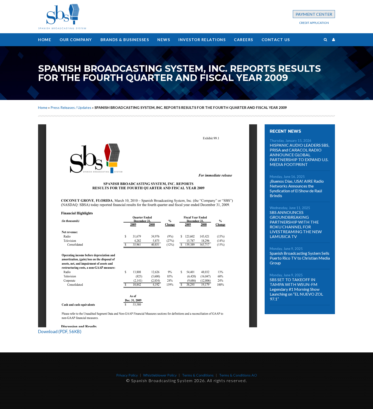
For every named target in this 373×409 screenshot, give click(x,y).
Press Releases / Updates (70, 107)
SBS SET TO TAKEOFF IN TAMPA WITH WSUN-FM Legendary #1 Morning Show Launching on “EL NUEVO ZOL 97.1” (296, 289)
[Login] (333, 39)
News (163, 39)
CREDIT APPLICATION (314, 23)
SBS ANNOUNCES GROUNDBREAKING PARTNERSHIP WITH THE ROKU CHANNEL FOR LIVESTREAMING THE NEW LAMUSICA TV (296, 224)
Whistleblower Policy (160, 375)
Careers (243, 39)
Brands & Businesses (124, 39)
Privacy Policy (127, 375)
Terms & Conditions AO (238, 375)
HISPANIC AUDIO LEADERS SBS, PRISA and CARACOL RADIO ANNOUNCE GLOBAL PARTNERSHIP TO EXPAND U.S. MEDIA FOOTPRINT (299, 155)
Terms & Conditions (198, 375)
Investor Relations (202, 39)
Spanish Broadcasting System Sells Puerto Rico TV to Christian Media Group (300, 258)
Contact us (276, 39)
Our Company (76, 39)
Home (44, 39)
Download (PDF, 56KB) (59, 331)
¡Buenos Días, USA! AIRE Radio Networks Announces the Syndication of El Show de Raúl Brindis (297, 188)
